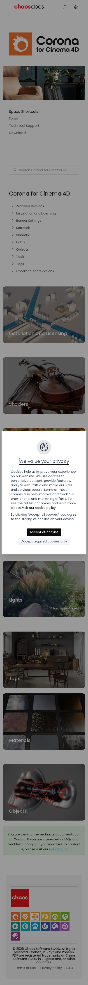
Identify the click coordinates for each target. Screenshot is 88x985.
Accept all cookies (44, 532)
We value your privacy (44, 461)
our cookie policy (42, 507)
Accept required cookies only (44, 541)
